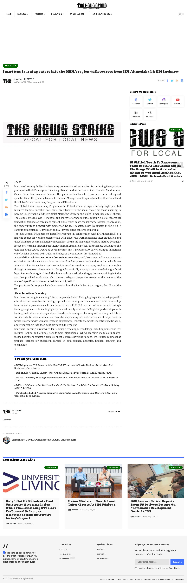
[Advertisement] (93, 39)
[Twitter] (150, 101)
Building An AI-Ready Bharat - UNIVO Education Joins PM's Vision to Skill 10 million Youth (63, 373)
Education (10, 66)
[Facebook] (116, 412)
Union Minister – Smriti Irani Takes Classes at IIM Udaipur (92, 502)
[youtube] (178, 101)
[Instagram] (164, 101)
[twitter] (119, 412)
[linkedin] (136, 114)
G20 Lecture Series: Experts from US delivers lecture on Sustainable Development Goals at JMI (153, 506)
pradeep (18, 410)
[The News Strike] (92, 6)
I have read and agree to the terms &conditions (159, 568)
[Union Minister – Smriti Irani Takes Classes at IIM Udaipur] (93, 481)
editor (19, 79)
